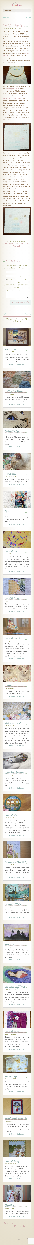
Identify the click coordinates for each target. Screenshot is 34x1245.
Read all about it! (17, 364)
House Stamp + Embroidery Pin (16, 1119)
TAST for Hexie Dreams (13, 392)
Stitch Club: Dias (11, 815)
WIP (16, 243)
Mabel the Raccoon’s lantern (12, 98)
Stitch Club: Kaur (11, 551)
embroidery (9, 243)
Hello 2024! (9, 944)
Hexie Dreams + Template (14, 723)
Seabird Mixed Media (13, 904)
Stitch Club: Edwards (12, 638)
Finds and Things (11, 1076)
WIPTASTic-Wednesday (21, 244)
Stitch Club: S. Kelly (12, 598)
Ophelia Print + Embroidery (14, 773)
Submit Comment (19, 302)
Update (7, 511)
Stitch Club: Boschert (12, 1031)
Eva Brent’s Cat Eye (12, 431)
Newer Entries (23, 1225)
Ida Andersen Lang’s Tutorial (15, 987)
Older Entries (13, 1223)
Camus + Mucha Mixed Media (15, 862)
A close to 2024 (10, 474)
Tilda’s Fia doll (10, 1206)
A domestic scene (10, 349)
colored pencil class (12, 89)
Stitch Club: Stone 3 (12, 1161)
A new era (8, 686)
